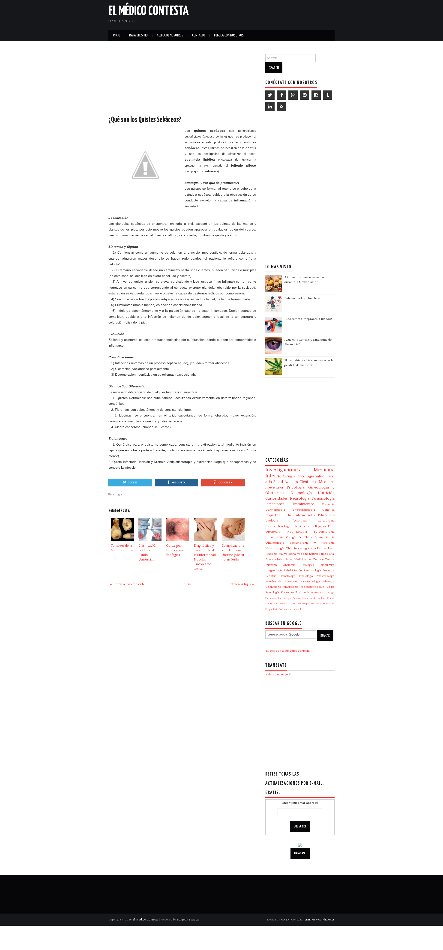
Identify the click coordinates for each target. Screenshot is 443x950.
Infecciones (274, 504)
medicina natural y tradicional (316, 553)
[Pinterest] (304, 95)
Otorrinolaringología (301, 548)
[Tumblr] (327, 95)
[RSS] (281, 106)
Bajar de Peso (325, 526)
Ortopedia (272, 531)
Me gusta (178, 482)
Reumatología (312, 570)
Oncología (305, 476)
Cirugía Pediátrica (299, 537)
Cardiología (326, 520)
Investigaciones (282, 470)
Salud (320, 476)
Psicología (295, 487)
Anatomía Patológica (298, 564)
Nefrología (328, 581)
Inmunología (274, 537)
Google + (225, 482)
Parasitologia (290, 586)
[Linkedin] (270, 106)
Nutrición (326, 493)
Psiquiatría (272, 515)
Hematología (288, 576)
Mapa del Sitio (138, 35)
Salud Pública (326, 586)
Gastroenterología (278, 526)
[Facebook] (281, 95)
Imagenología (273, 570)
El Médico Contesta (148, 11)
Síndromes (287, 592)
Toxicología (302, 592)
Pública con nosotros (229, 35)
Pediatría (328, 504)
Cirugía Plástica (292, 598)
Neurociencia (325, 537)
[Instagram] (316, 95)
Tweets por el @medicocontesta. (287, 650)
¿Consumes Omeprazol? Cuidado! (308, 319)
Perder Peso (326, 548)
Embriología (271, 603)
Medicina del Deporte (308, 559)
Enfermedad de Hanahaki (302, 298)
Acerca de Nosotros (170, 35)
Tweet (133, 482)
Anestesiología (325, 576)
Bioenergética (318, 592)
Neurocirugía (274, 548)
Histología (303, 603)
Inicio (116, 35)
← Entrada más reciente (127, 584)
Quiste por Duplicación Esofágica (175, 550)
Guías (293, 603)
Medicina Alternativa (323, 603)
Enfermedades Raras (279, 559)
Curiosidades (276, 498)
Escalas (284, 603)
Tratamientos (303, 504)
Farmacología (323, 498)
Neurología (299, 498)
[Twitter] (270, 95)
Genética (328, 509)
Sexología (329, 570)
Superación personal (290, 609)
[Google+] (293, 95)
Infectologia (298, 520)
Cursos (331, 598)
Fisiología (271, 553)
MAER (285, 919)
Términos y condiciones (319, 919)
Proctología (306, 576)
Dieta (287, 515)
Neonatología (297, 531)
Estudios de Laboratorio (282, 581)
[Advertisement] (281, 14)
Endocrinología (304, 509)
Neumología (301, 493)
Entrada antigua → (241, 584)
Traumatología (287, 553)
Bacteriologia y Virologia (312, 542)
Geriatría (270, 576)
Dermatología (275, 509)
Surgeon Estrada (188, 919)
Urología (271, 520)
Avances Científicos (300, 482)
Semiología (272, 592)
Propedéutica (307, 586)
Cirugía (117, 494)
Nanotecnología (310, 581)
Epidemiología (324, 531)
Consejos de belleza (314, 598)
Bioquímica (327, 564)
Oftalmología (274, 542)
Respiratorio (271, 609)
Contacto (198, 35)
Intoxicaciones (303, 526)
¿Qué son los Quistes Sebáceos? (144, 119)
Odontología (273, 586)
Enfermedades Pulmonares (314, 515)
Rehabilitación (293, 570)
